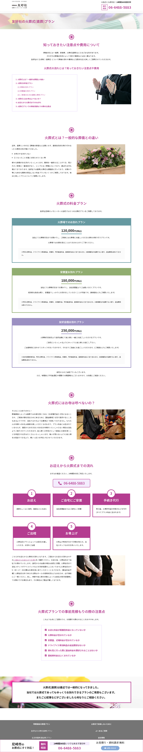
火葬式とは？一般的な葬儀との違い (31, 79)
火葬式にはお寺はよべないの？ (29, 98)
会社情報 (101, 737)
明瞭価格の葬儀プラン (41, 724)
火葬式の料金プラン (25, 83)
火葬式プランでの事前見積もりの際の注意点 (34, 106)
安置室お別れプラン (27, 91)
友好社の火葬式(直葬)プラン (41, 731)
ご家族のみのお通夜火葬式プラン (32, 95)
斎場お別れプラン (27, 87)
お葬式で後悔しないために (101, 724)
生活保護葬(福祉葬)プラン (42, 737)
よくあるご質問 (101, 731)
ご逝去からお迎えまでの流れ (25, 560)
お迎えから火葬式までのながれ (29, 102)
